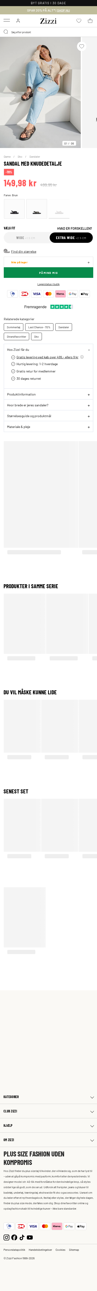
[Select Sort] (14, 209)
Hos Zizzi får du (18, 349)
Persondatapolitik (14, 1249)
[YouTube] (30, 1237)
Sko (20, 156)
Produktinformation (21, 394)
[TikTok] (22, 1237)
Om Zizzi (9, 1140)
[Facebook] (14, 1237)
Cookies (60, 1249)
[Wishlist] (81, 46)
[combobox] (48, 32)
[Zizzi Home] (48, 20)
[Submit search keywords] (6, 32)
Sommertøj (13, 327)
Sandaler (34, 156)
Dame (7, 156)
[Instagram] (6, 1237)
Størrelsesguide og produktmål (29, 416)
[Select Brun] (59, 209)
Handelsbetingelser (40, 1249)
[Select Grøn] (36, 209)
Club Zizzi (10, 1111)
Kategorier (11, 1097)
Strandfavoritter (16, 336)
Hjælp (8, 1125)
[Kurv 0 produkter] (90, 20)
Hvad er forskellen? (74, 228)
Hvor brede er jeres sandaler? (27, 405)
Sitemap (74, 1249)
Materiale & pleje (18, 426)
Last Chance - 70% (39, 327)
